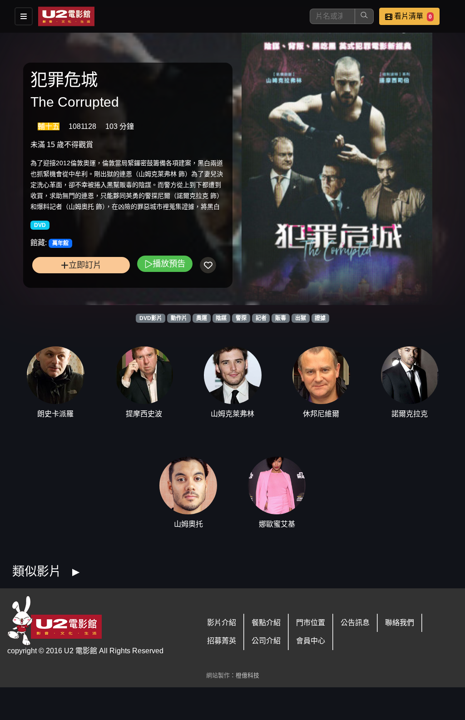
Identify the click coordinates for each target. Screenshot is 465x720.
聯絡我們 (399, 622)
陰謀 (221, 318)
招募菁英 (221, 641)
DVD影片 (150, 318)
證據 (320, 318)
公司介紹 (266, 641)
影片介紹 (221, 622)
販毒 (280, 318)
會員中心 (310, 641)
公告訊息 (355, 622)
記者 (261, 318)
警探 (241, 318)
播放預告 (169, 263)
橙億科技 (247, 675)
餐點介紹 (266, 622)
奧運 (201, 318)
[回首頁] (66, 16)
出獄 (300, 318)
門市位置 (310, 622)
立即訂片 (85, 265)
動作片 (179, 318)
